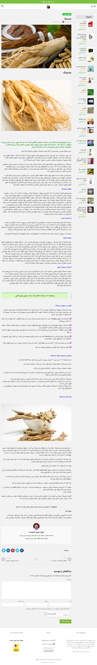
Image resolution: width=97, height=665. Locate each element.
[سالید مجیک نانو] (91, 143)
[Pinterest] (49, 2)
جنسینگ (66, 550)
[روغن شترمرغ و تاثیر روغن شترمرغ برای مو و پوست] (91, 39)
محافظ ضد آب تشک (82, 100)
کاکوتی (84, 108)
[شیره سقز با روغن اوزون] (91, 182)
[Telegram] (43, 2)
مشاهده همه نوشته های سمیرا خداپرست (36, 538)
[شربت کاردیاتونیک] (91, 26)
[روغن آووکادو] (91, 121)
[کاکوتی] (91, 111)
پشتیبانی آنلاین (48, 651)
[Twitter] (51, 2)
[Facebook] (54, 2)
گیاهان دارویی (66, 14)
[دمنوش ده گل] (91, 172)
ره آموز (37, 659)
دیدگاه (69, 580)
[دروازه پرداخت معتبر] (16, 647)
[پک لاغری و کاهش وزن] (91, 51)
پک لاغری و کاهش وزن (83, 49)
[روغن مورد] (91, 152)
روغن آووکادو (82, 119)
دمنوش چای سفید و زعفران (81, 199)
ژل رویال (84, 189)
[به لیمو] (91, 92)
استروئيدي (53, 195)
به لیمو (84, 90)
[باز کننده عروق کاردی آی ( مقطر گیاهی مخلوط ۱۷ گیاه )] (91, 212)
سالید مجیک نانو (81, 141)
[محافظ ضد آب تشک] (91, 101)
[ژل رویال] (91, 191)
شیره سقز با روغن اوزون (81, 179)
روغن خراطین (82, 57)
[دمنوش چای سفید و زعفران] (91, 201)
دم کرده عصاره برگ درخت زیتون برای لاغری (30, 295)
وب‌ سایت (20, 601)
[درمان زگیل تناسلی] (91, 70)
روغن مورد (83, 150)
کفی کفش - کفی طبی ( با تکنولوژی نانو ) (81, 160)
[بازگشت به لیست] (36, 559)
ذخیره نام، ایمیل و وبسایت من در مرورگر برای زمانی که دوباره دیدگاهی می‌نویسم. (47, 609)
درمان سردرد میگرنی (82, 78)
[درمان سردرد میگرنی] (91, 81)
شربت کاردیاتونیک (83, 22)
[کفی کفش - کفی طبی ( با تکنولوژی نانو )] (91, 162)
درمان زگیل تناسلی (81, 66)
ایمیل (46, 601)
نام (70, 601)
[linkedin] (46, 2)
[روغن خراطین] (91, 60)
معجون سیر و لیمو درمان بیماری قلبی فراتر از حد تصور (33, 507)
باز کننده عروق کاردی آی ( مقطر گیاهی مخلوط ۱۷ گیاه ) (81, 210)
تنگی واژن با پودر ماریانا (81, 129)
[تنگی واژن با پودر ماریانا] (91, 132)
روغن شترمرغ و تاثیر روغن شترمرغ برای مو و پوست (81, 36)
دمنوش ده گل (82, 169)
